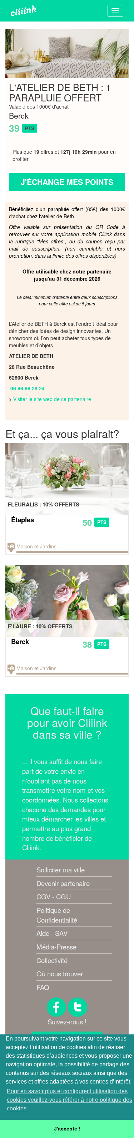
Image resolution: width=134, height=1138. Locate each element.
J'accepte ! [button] (67, 1129)
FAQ (42, 987)
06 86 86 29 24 (27, 388)
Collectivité (52, 960)
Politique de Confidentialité (56, 914)
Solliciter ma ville (60, 869)
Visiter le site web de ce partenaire (52, 399)
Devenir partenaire (63, 883)
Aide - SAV (52, 933)
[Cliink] (23, 10)
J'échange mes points (67, 181)
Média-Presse (56, 946)
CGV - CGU (53, 896)
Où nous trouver (59, 973)
